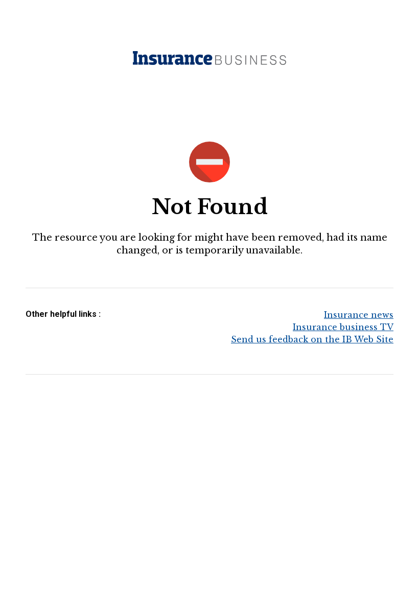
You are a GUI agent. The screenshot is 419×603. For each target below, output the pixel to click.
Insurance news (358, 315)
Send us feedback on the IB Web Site (312, 339)
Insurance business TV (343, 327)
